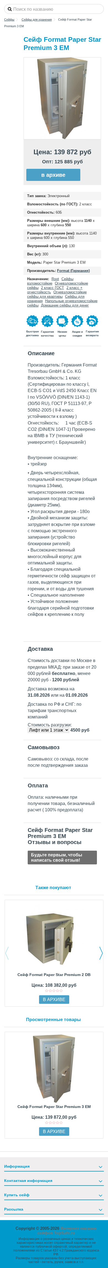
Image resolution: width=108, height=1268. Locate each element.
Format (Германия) (73, 271)
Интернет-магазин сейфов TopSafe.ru (67, 1230)
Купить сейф (16, 1195)
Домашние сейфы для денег (65, 305)
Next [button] (101, 953)
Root (55, 279)
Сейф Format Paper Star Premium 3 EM (54, 1106)
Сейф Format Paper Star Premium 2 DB (54, 974)
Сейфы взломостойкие (50, 281)
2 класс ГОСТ (52, 288)
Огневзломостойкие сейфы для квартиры (57, 294)
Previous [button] (7, 953)
